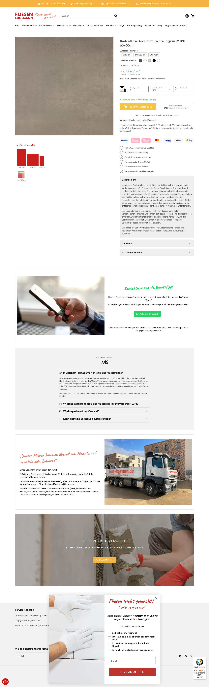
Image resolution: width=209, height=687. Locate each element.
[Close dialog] (156, 598)
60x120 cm (140, 54)
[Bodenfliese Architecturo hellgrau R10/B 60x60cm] (149, 60)
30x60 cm (126, 54)
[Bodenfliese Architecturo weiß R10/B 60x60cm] (158, 60)
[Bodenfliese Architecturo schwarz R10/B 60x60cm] (154, 60)
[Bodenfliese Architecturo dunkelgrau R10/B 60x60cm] (140, 60)
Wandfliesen (62, 25)
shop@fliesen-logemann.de (27, 620)
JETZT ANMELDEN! (132, 671)
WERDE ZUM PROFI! (104, 560)
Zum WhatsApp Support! (147, 314)
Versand (133, 79)
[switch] (199, 676)
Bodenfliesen (45, 25)
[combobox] (89, 16)
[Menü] (204, 659)
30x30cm (154, 54)
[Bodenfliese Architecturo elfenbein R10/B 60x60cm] (145, 60)
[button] (110, 25)
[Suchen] (116, 16)
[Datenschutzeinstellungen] (5, 681)
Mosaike (77, 25)
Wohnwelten (28, 25)
